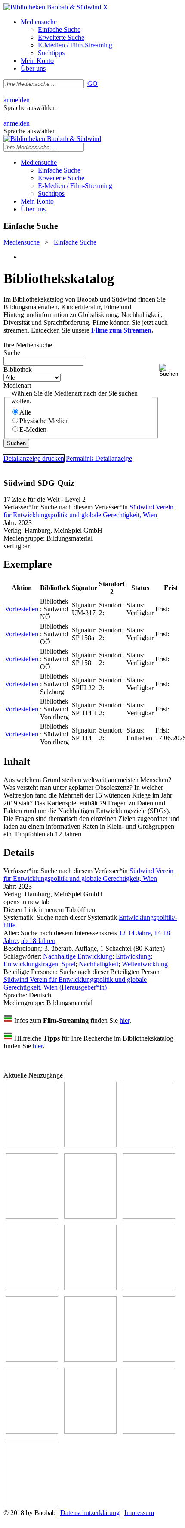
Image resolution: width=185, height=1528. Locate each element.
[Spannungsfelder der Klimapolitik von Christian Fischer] (90, 1144)
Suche (11, 352)
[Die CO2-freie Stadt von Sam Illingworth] (149, 1144)
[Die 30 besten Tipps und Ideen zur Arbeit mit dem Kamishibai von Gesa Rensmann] (32, 1144)
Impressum (139, 1512)
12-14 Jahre (135, 933)
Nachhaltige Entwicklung (77, 956)
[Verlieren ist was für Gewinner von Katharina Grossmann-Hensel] (149, 1216)
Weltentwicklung (145, 964)
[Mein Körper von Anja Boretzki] (90, 1431)
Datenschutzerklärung (90, 1512)
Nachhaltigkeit (98, 964)
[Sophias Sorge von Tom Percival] (90, 1216)
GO (92, 83)
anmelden (16, 100)
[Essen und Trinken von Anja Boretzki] (32, 1431)
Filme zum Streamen (121, 330)
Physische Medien (44, 420)
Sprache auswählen (29, 107)
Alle (25, 412)
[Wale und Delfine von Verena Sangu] (32, 1216)
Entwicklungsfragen (30, 964)
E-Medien (32, 429)
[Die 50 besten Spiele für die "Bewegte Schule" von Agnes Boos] (149, 1359)
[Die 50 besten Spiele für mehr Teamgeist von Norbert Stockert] (32, 1359)
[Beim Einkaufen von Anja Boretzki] (32, 1502)
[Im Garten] (149, 1288)
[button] (170, 370)
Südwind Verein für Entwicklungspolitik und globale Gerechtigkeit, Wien (88, 511)
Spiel (68, 964)
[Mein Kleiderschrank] (149, 1431)
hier (125, 1020)
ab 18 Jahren (38, 940)
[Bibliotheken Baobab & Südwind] (52, 7)
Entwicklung (133, 956)
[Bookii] (32, 1288)
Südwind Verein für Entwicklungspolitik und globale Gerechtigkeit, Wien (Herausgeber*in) (75, 983)
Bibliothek (17, 369)
